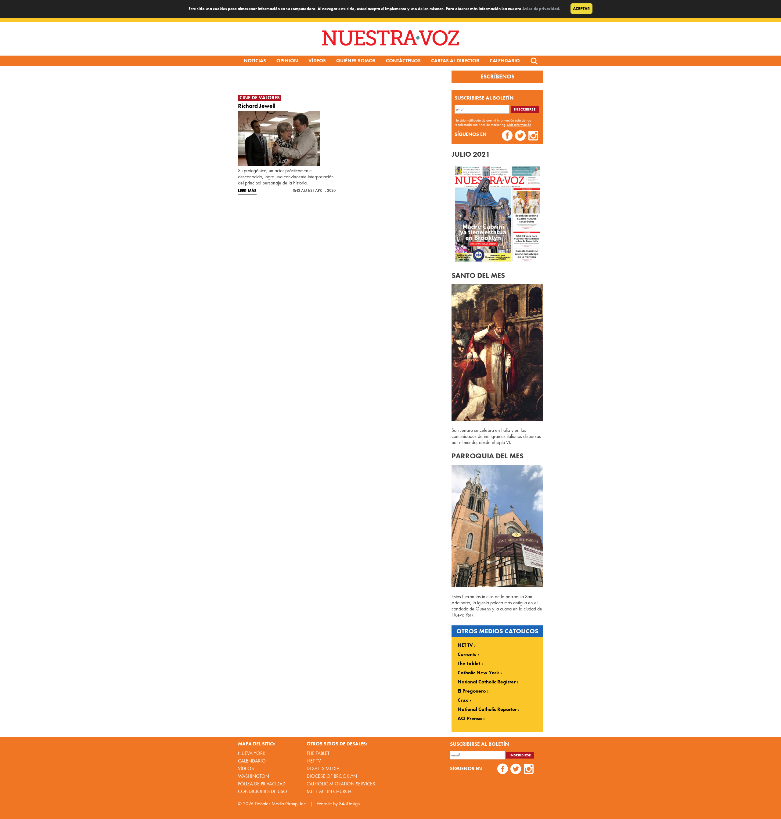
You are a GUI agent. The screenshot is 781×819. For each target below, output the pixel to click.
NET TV (465, 645)
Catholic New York (478, 673)
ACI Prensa (470, 718)
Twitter (520, 136)
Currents (467, 654)
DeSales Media (323, 768)
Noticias (255, 60)
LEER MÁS (247, 190)
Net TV (314, 761)
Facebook (507, 136)
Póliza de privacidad (262, 784)
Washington (253, 776)
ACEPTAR (581, 8)
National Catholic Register (487, 682)
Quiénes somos (356, 60)
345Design (349, 803)
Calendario (505, 60)
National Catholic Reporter (487, 709)
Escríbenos (497, 76)
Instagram (533, 136)
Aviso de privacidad (540, 8)
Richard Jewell (256, 106)
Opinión (287, 60)
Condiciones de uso (262, 791)
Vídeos (317, 60)
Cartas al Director (455, 60)
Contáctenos (403, 60)
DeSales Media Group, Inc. (281, 803)
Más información (519, 124)
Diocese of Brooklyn (332, 776)
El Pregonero (472, 691)
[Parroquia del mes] (497, 585)
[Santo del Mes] (497, 419)
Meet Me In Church (329, 791)
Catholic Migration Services (341, 784)
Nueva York (251, 753)
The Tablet (469, 664)
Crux (463, 700)
